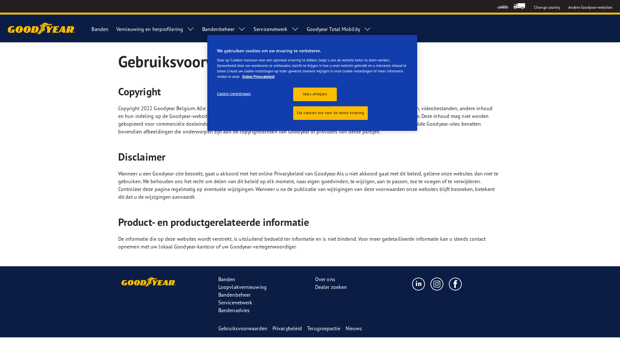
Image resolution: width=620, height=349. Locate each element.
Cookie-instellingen (234, 93)
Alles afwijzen (315, 94)
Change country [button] (547, 7)
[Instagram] (437, 283)
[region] (312, 83)
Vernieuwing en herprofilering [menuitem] (149, 29)
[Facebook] (455, 283)
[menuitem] (502, 6)
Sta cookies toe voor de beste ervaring (330, 113)
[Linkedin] (418, 283)
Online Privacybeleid (258, 76)
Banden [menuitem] (99, 29)
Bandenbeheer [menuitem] (218, 29)
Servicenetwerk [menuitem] (270, 29)
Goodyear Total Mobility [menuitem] (333, 29)
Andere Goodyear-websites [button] (590, 7)
